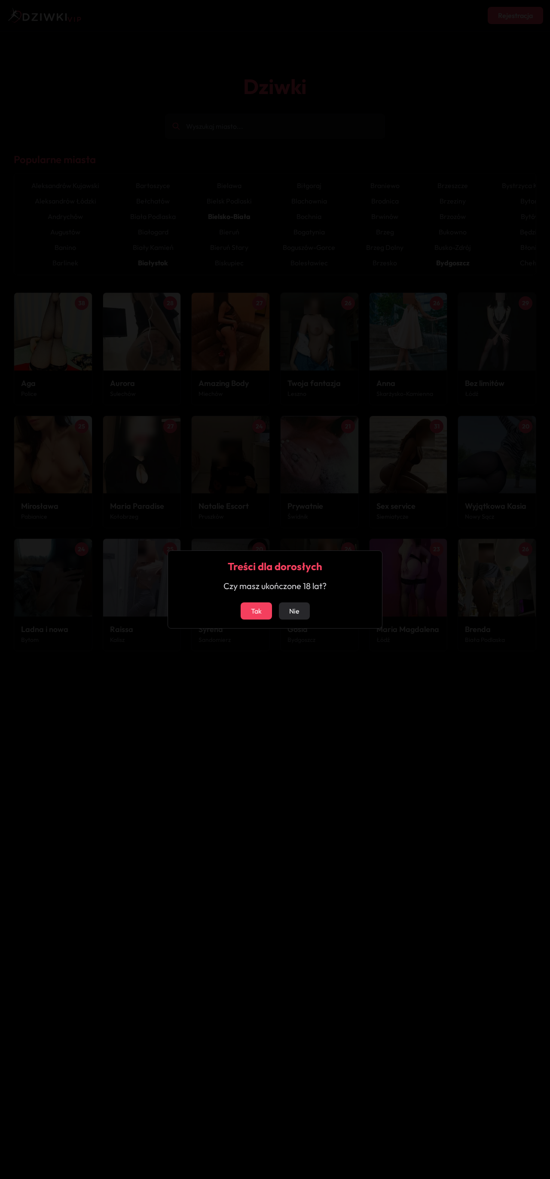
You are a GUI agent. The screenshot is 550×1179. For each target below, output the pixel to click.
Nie (294, 611)
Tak (256, 611)
